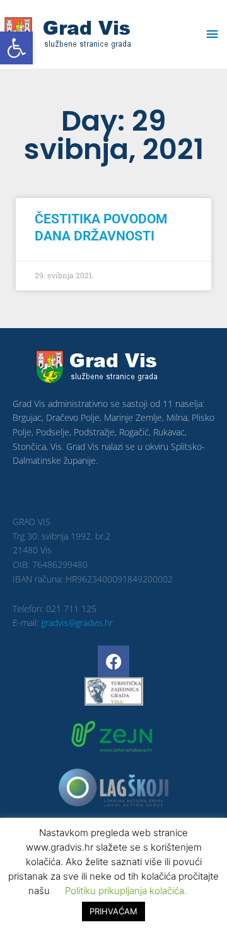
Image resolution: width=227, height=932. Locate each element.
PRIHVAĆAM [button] (113, 911)
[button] (16, 48)
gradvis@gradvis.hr (77, 622)
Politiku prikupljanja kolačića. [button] (126, 891)
